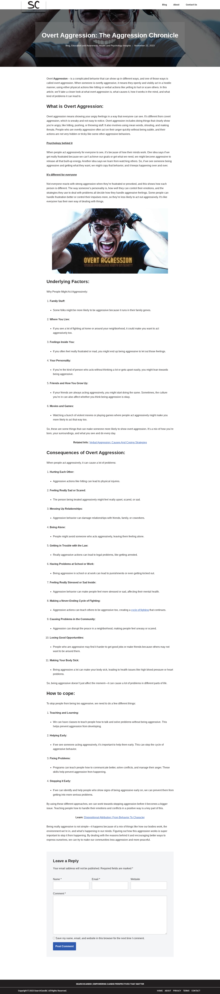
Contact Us (191, 4)
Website (135, 879)
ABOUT (168, 991)
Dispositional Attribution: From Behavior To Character (114, 817)
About (176, 4)
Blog (164, 4)
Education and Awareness (84, 45)
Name (57, 879)
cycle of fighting (140, 610)
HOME (160, 991)
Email (96, 879)
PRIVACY (177, 991)
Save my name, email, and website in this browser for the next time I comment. (100, 938)
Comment (59, 893)
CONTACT (195, 991)
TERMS (186, 991)
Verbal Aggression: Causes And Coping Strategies (118, 442)
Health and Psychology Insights (115, 45)
